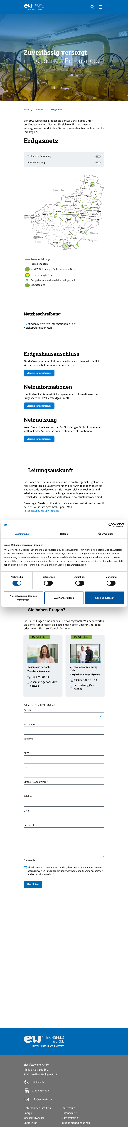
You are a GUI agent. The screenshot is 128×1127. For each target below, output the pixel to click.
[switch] (48, 583)
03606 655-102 (40, 1091)
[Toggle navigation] (100, 7)
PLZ (26, 753)
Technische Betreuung (39, 156)
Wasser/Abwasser (34, 1118)
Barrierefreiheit (70, 1118)
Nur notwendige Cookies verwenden (23, 598)
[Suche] (92, 7)
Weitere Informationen (39, 373)
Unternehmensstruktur (37, 1108)
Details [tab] (64, 534)
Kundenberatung (36, 162)
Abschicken (33, 884)
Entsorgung (30, 1123)
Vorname (28, 738)
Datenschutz (69, 1113)
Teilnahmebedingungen (76, 1123)
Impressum (68, 1108)
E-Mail (27, 810)
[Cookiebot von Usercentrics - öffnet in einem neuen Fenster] (110, 525)
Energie (28, 1113)
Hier (26, 324)
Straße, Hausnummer (35, 782)
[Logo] (56, 7)
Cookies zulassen (104, 597)
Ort (25, 767)
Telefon (28, 796)
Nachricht (29, 825)
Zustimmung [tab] (22, 534)
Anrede (27, 710)
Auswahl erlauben (64, 597)
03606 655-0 (38, 1082)
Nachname (29, 724)
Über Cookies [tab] (105, 534)
